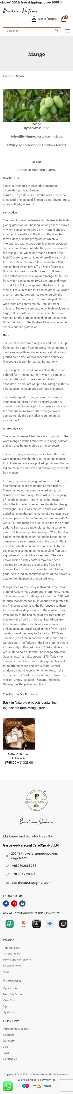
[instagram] (14, 903)
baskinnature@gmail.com (32, 883)
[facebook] (6, 903)
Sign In (7, 1006)
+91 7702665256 (24, 866)
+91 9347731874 (24, 874)
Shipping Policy (12, 965)
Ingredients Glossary (16, 1029)
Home (7, 76)
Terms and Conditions (17, 959)
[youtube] (22, 903)
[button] (67, 31)
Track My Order (12, 994)
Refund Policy (11, 948)
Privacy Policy (11, 953)
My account (10, 988)
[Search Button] (56, 30)
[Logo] (36, 801)
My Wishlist (9, 1012)
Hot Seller (14, 723)
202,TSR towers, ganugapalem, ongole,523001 (34, 856)
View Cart (9, 1000)
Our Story (9, 1041)
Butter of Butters (19, 754)
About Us (8, 1035)
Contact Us (10, 1059)
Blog (6, 1047)
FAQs (6, 971)
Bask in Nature (20, 11)
